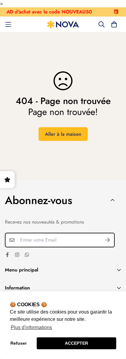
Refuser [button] (18, 343)
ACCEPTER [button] (76, 343)
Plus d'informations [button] (31, 327)
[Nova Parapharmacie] (63, 24)
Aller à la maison (63, 134)
